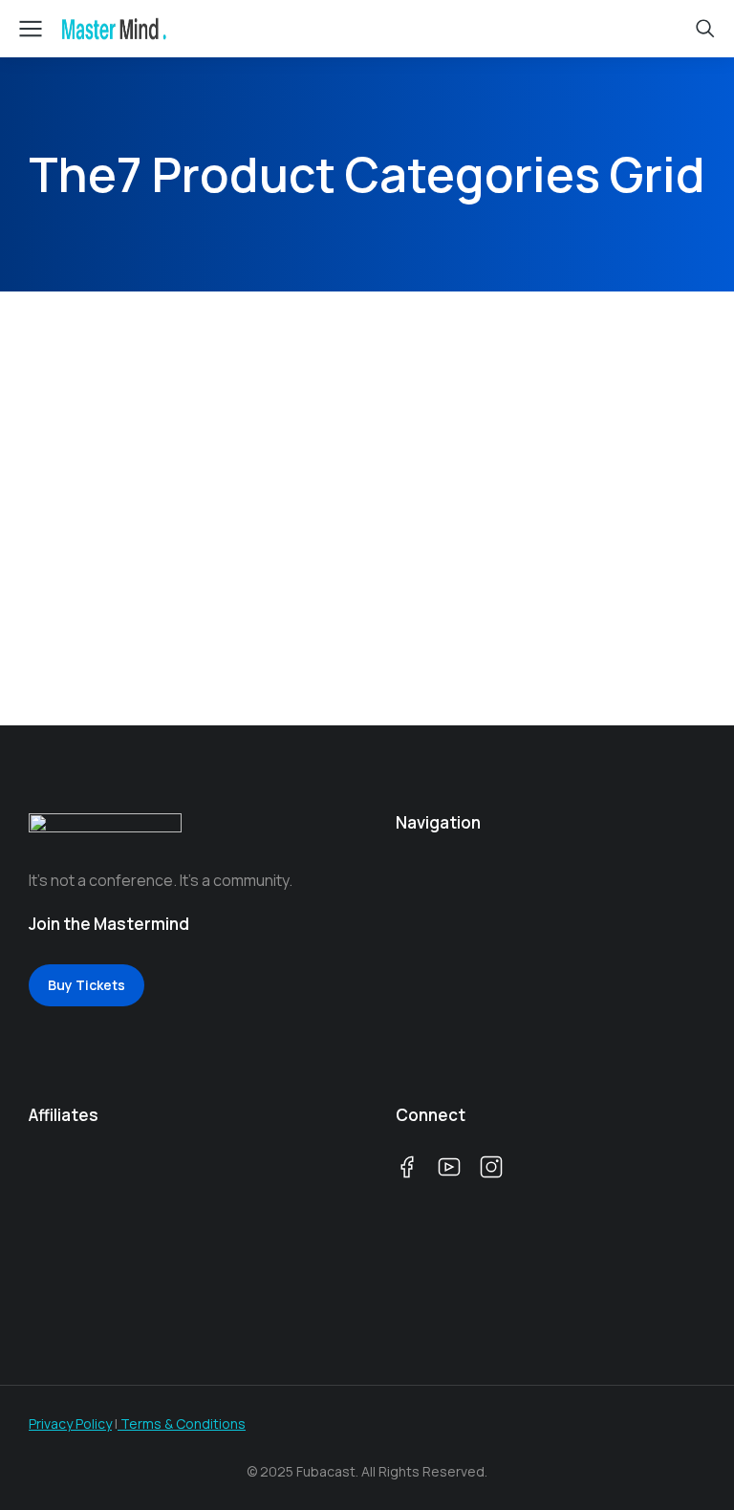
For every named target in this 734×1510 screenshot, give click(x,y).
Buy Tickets (86, 985)
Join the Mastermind (109, 924)
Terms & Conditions (182, 1423)
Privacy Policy (70, 1423)
